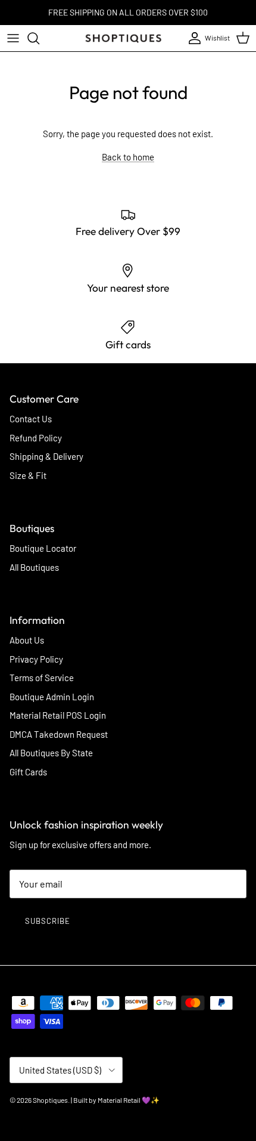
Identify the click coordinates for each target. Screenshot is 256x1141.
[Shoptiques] (123, 38)
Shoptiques (50, 1100)
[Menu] (13, 38)
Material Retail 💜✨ (129, 1100)
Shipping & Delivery (46, 456)
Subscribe (47, 921)
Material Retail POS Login (58, 715)
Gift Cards (28, 771)
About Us (27, 640)
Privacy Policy (36, 659)
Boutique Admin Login (52, 696)
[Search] (39, 38)
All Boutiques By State (51, 752)
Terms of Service (42, 677)
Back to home (128, 156)
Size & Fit (28, 475)
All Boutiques (34, 567)
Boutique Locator (43, 548)
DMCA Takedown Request (59, 734)
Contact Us (31, 418)
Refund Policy (36, 437)
